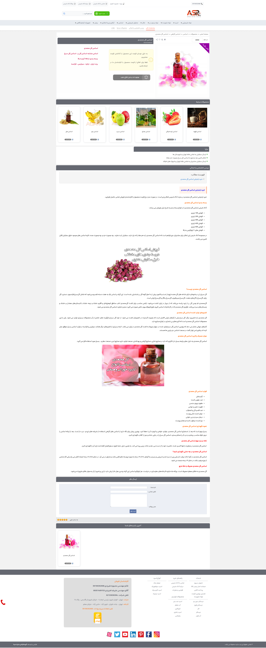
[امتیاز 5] (61, 520)
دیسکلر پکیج (198, 605)
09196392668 (197, 4)
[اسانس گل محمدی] (182, 70)
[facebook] (149, 634)
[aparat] (109, 634)
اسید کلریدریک (157, 590)
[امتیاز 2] (58, 520)
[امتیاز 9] (65, 520)
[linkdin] (133, 634)
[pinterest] (141, 634)
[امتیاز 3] (59, 520)
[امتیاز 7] (63, 520)
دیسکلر (198, 612)
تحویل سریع (198, 583)
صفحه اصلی (204, 34)
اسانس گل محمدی (161, 34)
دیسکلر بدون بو (198, 601)
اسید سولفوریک (157, 586)
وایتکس (177, 616)
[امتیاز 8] (64, 520)
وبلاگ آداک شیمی (68, 4)
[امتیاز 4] (60, 520)
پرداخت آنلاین (198, 590)
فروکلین (177, 609)
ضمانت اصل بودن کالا (198, 586)
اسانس (185, 34)
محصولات (193, 34)
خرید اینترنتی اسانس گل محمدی (191, 179)
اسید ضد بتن (177, 601)
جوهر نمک (156, 583)
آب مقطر (178, 605)
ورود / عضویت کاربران (116, 4)
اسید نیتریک (157, 594)
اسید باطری (178, 612)
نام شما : (153, 487)
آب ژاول (198, 616)
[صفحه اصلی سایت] (194, 13)
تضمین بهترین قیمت (198, 594)
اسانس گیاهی (175, 34)
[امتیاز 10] (67, 520)
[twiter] (117, 634)
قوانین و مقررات (177, 590)
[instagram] (157, 634)
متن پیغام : (152, 507)
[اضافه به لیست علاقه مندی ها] (159, 39)
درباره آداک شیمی (83, 4)
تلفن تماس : (152, 492)
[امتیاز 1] (57, 520)
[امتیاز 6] (62, 520)
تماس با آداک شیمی (99, 4)
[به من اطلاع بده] (165, 39)
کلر (198, 609)
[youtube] (125, 634)
